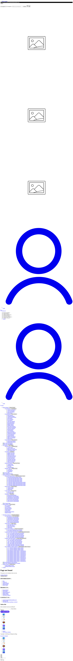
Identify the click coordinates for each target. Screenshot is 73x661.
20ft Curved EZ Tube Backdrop (13, 501)
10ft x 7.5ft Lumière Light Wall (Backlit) (14, 542)
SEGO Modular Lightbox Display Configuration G (16, 557)
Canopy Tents (7, 490)
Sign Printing (6, 313)
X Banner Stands (10, 487)
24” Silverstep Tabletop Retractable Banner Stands (16, 482)
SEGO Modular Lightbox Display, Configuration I (16, 559)
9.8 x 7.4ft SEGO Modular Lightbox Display (15, 549)
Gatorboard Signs (10, 467)
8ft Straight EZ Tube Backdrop (12, 496)
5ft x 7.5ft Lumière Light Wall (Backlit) (14, 540)
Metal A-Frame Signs (11, 448)
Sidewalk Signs (8, 446)
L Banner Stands (10, 488)
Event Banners (8, 414)
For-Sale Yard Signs (10, 457)
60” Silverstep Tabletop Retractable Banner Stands (16, 485)
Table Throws (7, 523)
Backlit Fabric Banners (11, 442)
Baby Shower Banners (11, 426)
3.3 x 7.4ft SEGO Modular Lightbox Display (15, 547)
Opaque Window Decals (9, 565)
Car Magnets (9, 469)
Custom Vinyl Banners (11, 409)
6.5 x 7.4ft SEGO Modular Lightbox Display (15, 548)
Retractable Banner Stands (10, 475)
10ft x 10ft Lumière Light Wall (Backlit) (14, 543)
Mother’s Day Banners (11, 436)
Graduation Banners (11, 416)
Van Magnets (9, 471)
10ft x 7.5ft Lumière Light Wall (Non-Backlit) (15, 536)
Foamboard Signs (10, 465)
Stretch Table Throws (11, 526)
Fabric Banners (8, 439)
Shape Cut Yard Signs (11, 461)
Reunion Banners (10, 429)
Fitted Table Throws (11, 525)
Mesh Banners (9, 412)
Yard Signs (7, 451)
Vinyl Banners (7, 408)
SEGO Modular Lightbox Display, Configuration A (16, 550)
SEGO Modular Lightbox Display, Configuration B (16, 551)
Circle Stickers (7, 510)
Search (4, 631)
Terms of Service (6, 583)
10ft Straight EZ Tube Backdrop (13, 497)
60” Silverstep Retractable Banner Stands (14, 481)
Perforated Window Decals (10, 566)
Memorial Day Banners (11, 432)
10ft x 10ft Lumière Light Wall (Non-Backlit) (15, 537)
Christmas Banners (10, 435)
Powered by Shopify (4, 635)
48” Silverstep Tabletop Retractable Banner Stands (16, 484)
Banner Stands (7, 486)
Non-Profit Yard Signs (11, 456)
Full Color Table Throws (11, 524)
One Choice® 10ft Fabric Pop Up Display (15, 530)
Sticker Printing (7, 315)
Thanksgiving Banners (11, 433)
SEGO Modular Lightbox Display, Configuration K (16, 561)
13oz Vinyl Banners (10, 410)
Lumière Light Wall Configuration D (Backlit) (15, 545)
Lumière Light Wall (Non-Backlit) (11, 531)
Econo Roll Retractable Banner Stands (14, 477)
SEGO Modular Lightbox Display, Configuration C (16, 552)
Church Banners (10, 430)
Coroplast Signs (10, 464)
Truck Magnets (10, 470)
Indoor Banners (10, 415)
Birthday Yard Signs (11, 453)
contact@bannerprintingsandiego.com (12, 2)
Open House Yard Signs (11, 455)
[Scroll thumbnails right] (3, 660)
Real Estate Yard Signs (11, 458)
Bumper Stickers (8, 512)
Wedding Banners (10, 425)
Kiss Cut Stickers (8, 507)
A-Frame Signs (10, 447)
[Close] (1, 655)
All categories (9, 6)
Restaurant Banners (10, 423)
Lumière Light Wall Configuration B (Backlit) (15, 544)
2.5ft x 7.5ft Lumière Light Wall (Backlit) (14, 539)
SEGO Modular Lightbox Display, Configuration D (16, 553)
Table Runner (9, 527)
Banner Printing (7, 312)
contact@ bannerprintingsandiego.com (10, 599)
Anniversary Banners (11, 428)
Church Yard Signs (10, 462)
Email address (13, 608)
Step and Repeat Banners (11, 495)
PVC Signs (9, 466)
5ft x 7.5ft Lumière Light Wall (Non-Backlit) (15, 534)
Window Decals (7, 317)
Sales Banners (9, 418)
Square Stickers (8, 509)
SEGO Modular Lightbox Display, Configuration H (16, 558)
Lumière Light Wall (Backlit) (10, 538)
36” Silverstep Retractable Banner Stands (14, 479)
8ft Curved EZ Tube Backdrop (12, 499)
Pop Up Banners (10, 419)
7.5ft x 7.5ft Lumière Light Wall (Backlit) (14, 541)
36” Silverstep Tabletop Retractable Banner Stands (16, 483)
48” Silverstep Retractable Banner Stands (14, 480)
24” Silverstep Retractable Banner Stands (14, 478)
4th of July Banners (10, 431)
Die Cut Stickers (8, 505)
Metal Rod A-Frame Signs (12, 449)
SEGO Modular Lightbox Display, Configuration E (16, 554)
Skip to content (4, 1)
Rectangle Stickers (8, 508)
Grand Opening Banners (11, 417)
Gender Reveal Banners (11, 427)
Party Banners (9, 420)
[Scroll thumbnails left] (1, 660)
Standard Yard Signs (11, 452)
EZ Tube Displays (8, 516)
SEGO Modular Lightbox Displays (11, 546)
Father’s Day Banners (11, 437)
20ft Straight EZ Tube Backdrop (13, 498)
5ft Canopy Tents (10, 492)
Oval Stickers (7, 506)
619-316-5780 (3, 2)
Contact (4, 318)
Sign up (2, 610)
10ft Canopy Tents (10, 491)
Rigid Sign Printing (8, 463)
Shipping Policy (5, 584)
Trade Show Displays (8, 316)
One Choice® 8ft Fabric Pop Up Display (14, 529)
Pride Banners (9, 438)
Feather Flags (9, 489)
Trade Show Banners (11, 421)
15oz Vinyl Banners (10, 411)
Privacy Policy (5, 585)
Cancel (24, 6)
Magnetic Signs (8, 468)
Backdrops (7, 493)
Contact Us (5, 582)
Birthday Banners (10, 424)
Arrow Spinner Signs (11, 450)
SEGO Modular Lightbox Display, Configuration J (16, 560)
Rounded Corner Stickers (9, 511)
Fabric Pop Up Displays (9, 528)
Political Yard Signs (10, 454)
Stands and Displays (7, 314)
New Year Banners (10, 434)
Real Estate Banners (11, 422)
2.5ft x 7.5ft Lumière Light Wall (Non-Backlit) (15, 533)
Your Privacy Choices (7, 632)
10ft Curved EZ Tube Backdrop (13, 500)
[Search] (28, 6)
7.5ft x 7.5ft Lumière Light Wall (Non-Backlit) (15, 535)
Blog (4, 581)
